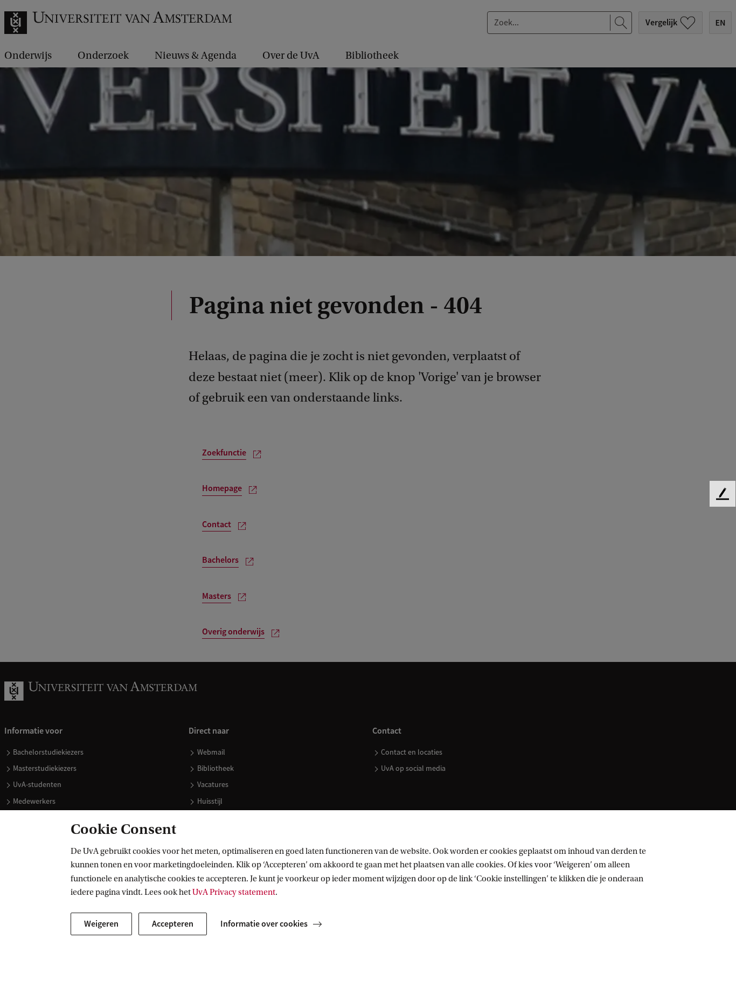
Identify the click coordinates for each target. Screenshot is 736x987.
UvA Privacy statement (233, 892)
